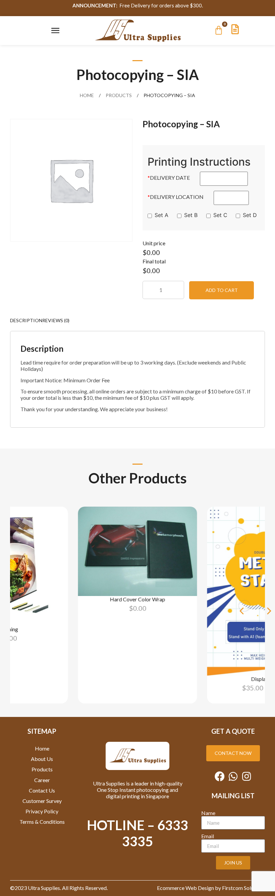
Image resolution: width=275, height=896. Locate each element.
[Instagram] (246, 776)
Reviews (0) (55, 320)
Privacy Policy (41, 811)
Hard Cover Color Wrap (137, 599)
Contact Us (42, 790)
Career (42, 780)
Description (26, 320)
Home (87, 95)
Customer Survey (42, 801)
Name (208, 813)
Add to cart (222, 290)
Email (207, 836)
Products (119, 95)
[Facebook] (220, 776)
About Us (42, 759)
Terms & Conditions (42, 821)
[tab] (26, 320)
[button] (242, 611)
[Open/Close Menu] (55, 30)
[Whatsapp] (233, 776)
